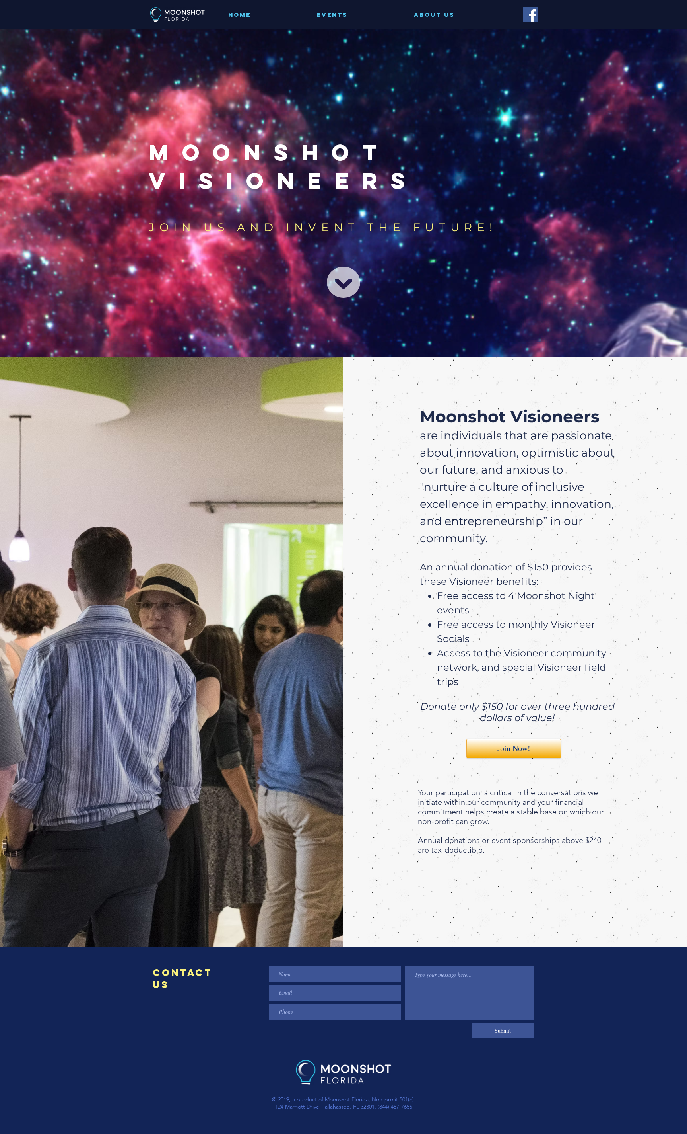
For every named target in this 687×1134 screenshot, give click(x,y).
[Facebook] (530, 14)
